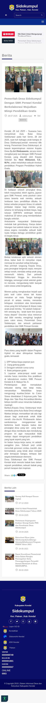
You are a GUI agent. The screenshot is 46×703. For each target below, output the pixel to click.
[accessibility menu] (4, 698)
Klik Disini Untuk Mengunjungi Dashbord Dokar (30, 35)
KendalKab (12, 631)
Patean (11, 648)
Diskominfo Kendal (16, 636)
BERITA (23, 120)
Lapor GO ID (14, 626)
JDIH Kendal (13, 642)
